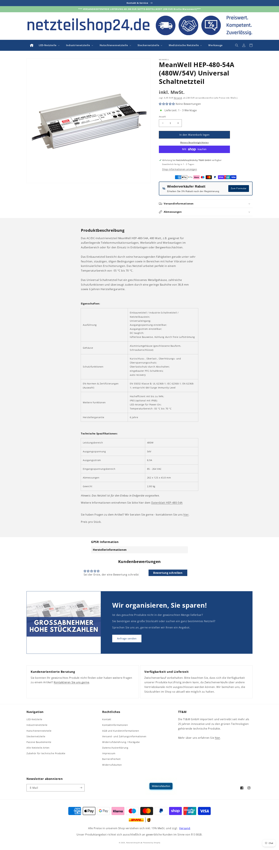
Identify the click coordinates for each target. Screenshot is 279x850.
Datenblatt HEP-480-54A (167, 502)
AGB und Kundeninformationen (120, 730)
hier (186, 514)
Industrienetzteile (36, 724)
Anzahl (162, 116)
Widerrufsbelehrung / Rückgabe (121, 742)
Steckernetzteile (35, 736)
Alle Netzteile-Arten (38, 747)
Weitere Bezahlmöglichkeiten (194, 142)
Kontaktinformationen (115, 724)
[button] (49, 45)
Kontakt (106, 719)
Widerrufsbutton (112, 764)
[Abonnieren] (80, 787)
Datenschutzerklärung (115, 747)
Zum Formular (239, 188)
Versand (178, 97)
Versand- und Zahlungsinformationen (124, 736)
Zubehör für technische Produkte (45, 753)
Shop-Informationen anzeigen (179, 169)
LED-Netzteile (34, 719)
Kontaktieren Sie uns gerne (71, 682)
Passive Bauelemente (38, 742)
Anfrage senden (127, 638)
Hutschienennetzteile (39, 730)
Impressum (108, 753)
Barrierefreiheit (111, 759)
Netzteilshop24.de (134, 842)
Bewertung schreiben (167, 573)
